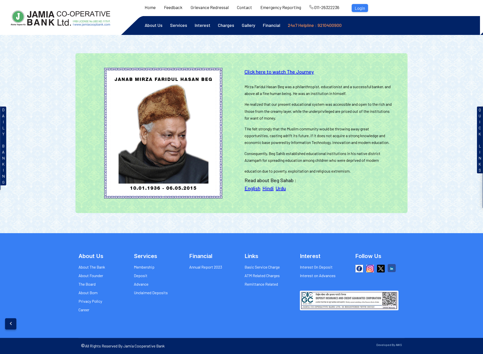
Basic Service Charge (262, 267)
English (252, 188)
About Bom (88, 292)
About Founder (90, 275)
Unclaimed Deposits (151, 292)
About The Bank (91, 267)
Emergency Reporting (280, 7)
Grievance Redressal (210, 7)
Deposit (140, 275)
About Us (154, 25)
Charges (226, 25)
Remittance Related (261, 284)
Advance (141, 284)
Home (150, 7)
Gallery (248, 25)
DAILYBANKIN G (3, 145)
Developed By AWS (389, 344)
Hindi (268, 188)
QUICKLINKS (479, 139)
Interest (202, 25)
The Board (87, 284)
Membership (144, 267)
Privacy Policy (90, 301)
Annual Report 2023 (205, 267)
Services (178, 25)
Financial (271, 25)
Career (83, 309)
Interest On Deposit (316, 267)
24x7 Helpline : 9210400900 (315, 25)
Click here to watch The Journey (279, 72)
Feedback (173, 7)
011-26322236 (326, 7)
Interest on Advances (318, 275)
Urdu (281, 188)
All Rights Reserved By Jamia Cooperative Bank (125, 345)
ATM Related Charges (262, 275)
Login (360, 8)
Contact (244, 7)
